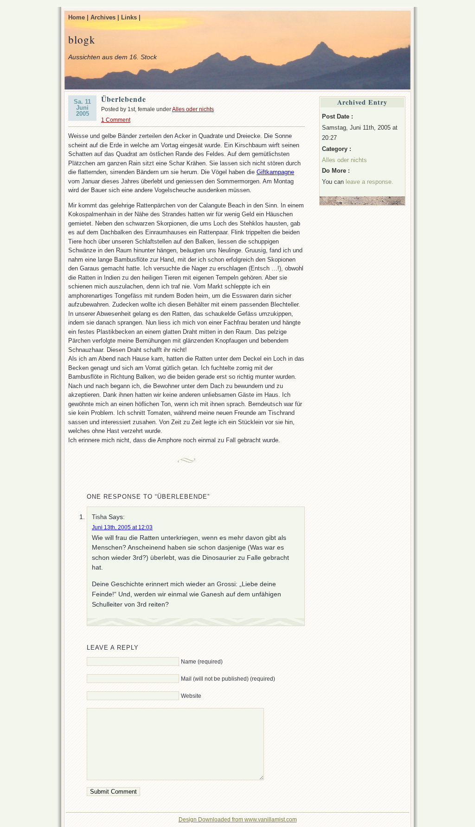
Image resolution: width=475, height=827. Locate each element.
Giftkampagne (275, 172)
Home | (78, 17)
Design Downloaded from (211, 819)
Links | (131, 17)
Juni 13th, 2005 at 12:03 (122, 527)
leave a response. (369, 181)
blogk (82, 39)
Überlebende (123, 99)
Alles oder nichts (193, 109)
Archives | (104, 17)
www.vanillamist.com (270, 819)
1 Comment (115, 120)
